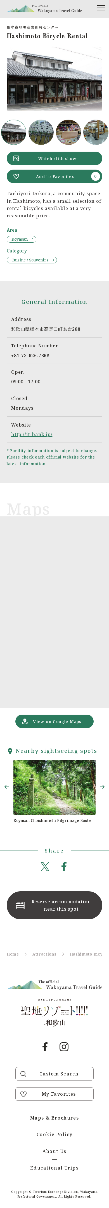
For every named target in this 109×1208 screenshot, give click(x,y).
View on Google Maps (57, 721)
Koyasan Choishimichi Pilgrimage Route (52, 820)
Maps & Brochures (54, 1118)
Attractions (44, 954)
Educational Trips (54, 1168)
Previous (6, 787)
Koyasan (19, 239)
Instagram (64, 1047)
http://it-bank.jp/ (31, 434)
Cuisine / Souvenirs (29, 260)
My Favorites (59, 1094)
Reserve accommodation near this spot (61, 905)
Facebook (64, 866)
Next (102, 787)
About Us (54, 1151)
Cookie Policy (55, 1134)
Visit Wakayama (44, 9)
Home (13, 954)
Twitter (45, 866)
